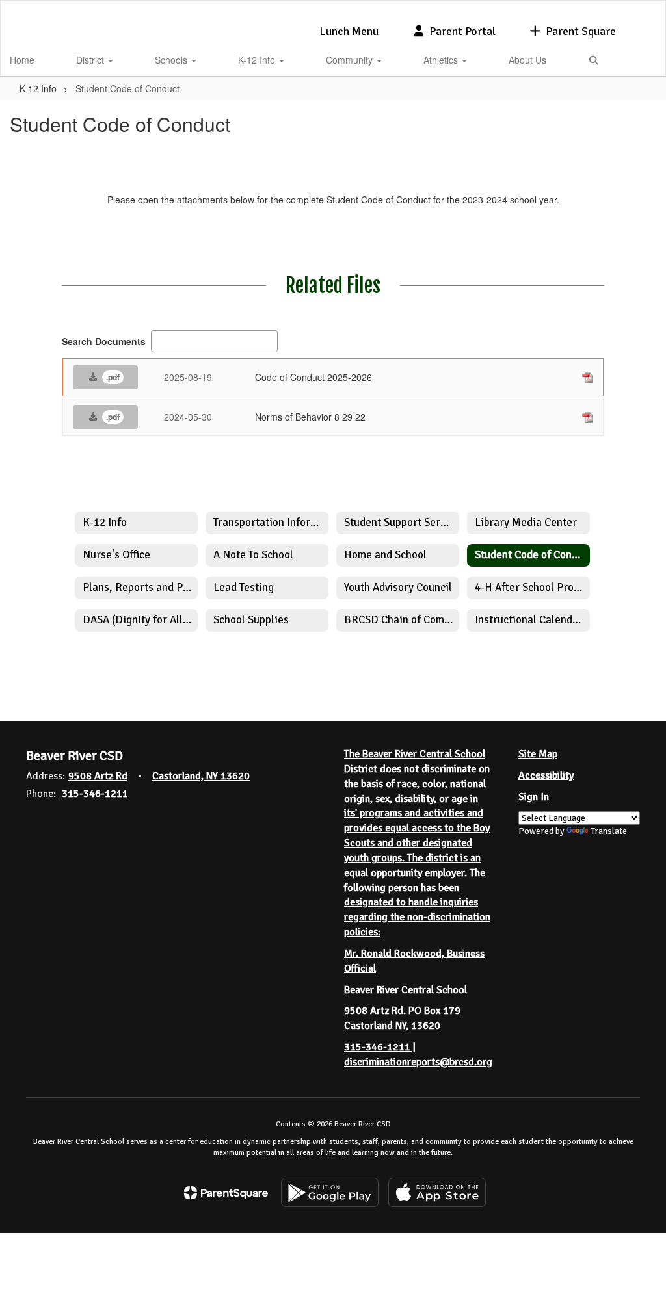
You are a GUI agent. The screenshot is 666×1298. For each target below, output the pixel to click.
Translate (609, 831)
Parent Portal (462, 31)
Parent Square (581, 31)
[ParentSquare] (226, 1192)
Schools (172, 59)
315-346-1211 (95, 793)
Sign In (533, 796)
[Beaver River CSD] (333, 9)
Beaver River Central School (405, 989)
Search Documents (104, 341)
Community (350, 59)
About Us (527, 59)
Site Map (537, 753)
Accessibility (546, 775)
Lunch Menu (349, 31)
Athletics (441, 59)
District (91, 59)
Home (22, 59)
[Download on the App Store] (437, 1192)
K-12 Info (258, 59)
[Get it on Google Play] (330, 1192)
